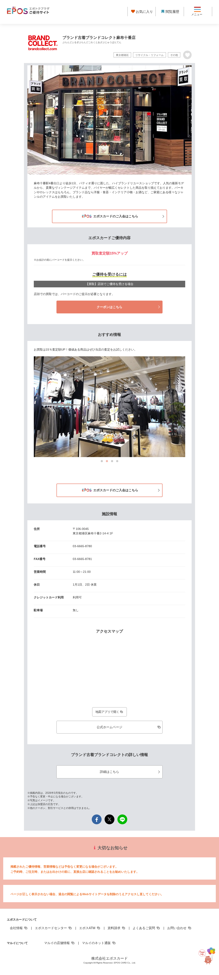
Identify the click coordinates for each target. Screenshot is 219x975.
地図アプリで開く (107, 711)
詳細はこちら (109, 771)
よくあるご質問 (144, 928)
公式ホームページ (109, 727)
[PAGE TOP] (207, 954)
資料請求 (114, 928)
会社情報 (17, 928)
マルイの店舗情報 (57, 943)
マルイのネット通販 (97, 943)
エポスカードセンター (51, 928)
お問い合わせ (177, 928)
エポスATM (87, 928)
